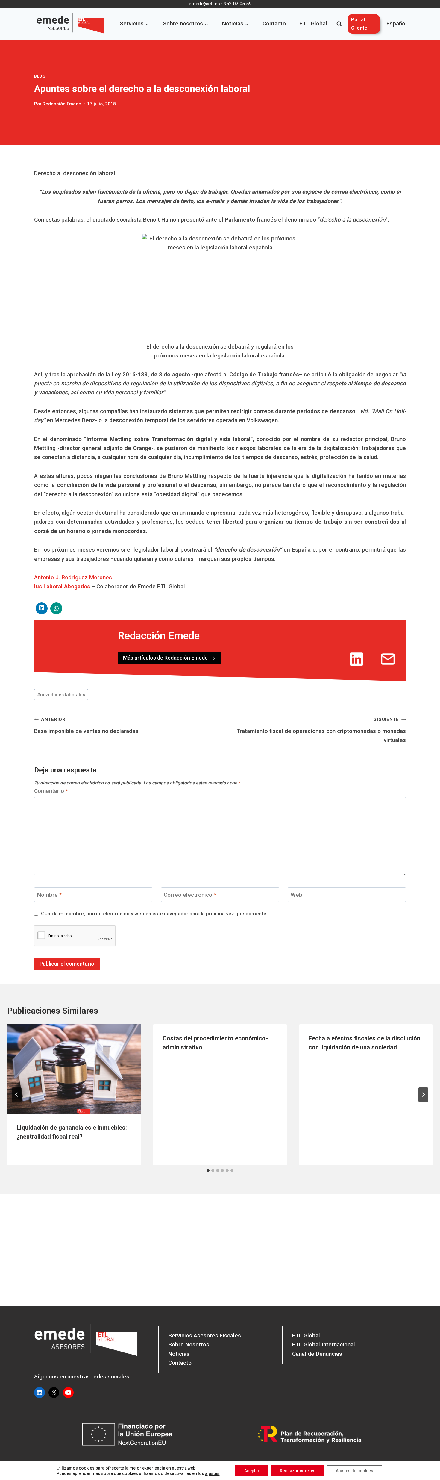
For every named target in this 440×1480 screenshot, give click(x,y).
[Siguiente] (423, 1094)
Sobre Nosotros (188, 1344)
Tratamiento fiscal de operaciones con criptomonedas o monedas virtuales (321, 730)
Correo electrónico (190, 894)
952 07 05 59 (237, 4)
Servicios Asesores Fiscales (204, 1335)
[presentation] (74, 1069)
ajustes (212, 1473)
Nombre (49, 894)
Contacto (274, 23)
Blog (40, 76)
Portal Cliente (359, 23)
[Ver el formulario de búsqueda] (339, 24)
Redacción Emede (62, 104)
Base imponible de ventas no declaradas (86, 725)
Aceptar (252, 1470)
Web (296, 894)
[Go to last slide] (17, 1094)
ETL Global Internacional (323, 1344)
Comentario (51, 790)
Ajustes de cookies (354, 1470)
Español (396, 23)
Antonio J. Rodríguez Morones (73, 577)
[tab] (208, 1170)
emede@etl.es (204, 4)
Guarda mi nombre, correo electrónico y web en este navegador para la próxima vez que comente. (154, 914)
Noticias (178, 1353)
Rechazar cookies (297, 1470)
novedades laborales (61, 694)
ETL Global (313, 23)
